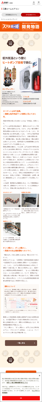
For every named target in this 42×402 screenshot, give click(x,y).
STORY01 (5, 36)
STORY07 (36, 36)
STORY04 (21, 43)
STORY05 (26, 36)
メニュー (38, 4)
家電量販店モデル (11, 15)
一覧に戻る (21, 343)
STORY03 (15, 36)
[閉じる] (39, 375)
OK (21, 398)
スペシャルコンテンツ (9, 19)
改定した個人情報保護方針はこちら (17, 382)
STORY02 (10, 43)
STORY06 (31, 43)
